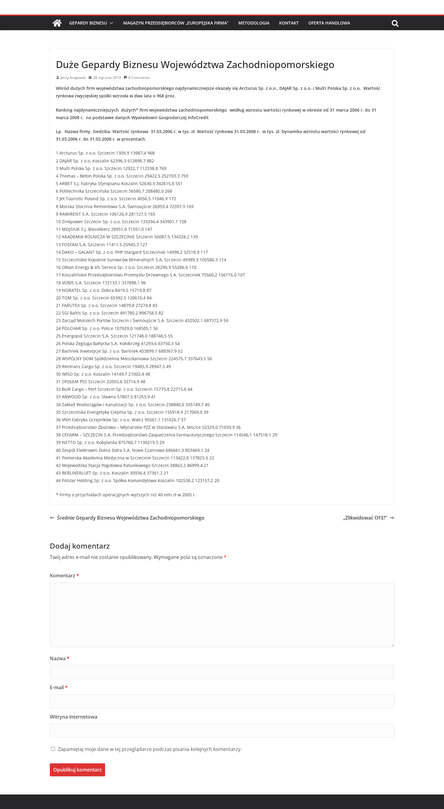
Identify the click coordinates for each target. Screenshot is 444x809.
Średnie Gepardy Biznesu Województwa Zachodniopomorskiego (130, 517)
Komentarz (64, 575)
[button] (110, 23)
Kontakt (289, 23)
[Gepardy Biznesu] (57, 23)
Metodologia (253, 23)
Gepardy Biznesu (88, 23)
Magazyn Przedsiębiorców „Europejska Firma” (176, 23)
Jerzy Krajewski (73, 77)
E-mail (59, 687)
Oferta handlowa (329, 23)
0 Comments (139, 77)
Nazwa (59, 658)
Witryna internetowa (73, 716)
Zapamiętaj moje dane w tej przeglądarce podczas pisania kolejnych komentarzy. (150, 749)
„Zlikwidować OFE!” (365, 517)
